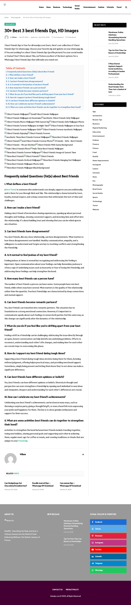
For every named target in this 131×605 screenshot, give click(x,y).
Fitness (95, 148)
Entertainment (90, 7)
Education (97, 132)
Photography (98, 185)
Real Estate (97, 189)
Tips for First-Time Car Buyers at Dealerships (117, 51)
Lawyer (95, 169)
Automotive (97, 115)
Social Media (77, 7)
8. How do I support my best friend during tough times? (32, 97)
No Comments (59, 37)
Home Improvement (101, 160)
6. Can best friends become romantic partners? (28, 91)
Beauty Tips (97, 120)
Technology (67, 7)
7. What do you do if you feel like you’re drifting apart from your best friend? (41, 94)
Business (56, 7)
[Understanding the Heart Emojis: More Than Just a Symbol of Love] (99, 87)
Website (96, 209)
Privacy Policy (72, 590)
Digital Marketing (100, 128)
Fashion (101, 7)
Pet (94, 181)
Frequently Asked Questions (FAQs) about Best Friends (30, 71)
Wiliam (14, 37)
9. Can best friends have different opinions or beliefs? (31, 100)
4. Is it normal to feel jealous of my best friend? (28, 84)
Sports (95, 197)
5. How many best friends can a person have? (27, 88)
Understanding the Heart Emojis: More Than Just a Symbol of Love (117, 88)
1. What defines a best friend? (20, 75)
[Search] (126, 7)
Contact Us (57, 590)
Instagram (97, 164)
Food (95, 152)
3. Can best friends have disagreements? (25, 81)
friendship (22, 440)
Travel (119, 7)
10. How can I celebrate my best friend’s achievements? (31, 104)
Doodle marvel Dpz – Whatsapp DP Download (42, 484)
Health (95, 156)
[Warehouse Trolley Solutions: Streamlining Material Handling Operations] (99, 35)
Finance (96, 144)
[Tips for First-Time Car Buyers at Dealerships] (99, 53)
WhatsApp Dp (15, 17)
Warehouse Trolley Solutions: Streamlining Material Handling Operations (117, 36)
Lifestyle (110, 7)
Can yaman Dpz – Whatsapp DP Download (70, 484)
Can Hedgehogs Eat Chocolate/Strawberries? (15, 484)
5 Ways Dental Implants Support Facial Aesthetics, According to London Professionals (116, 69)
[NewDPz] (18, 7)
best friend (11, 189)
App (94, 111)
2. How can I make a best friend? (21, 78)
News (48, 7)
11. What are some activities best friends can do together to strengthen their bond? (44, 107)
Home (41, 7)
